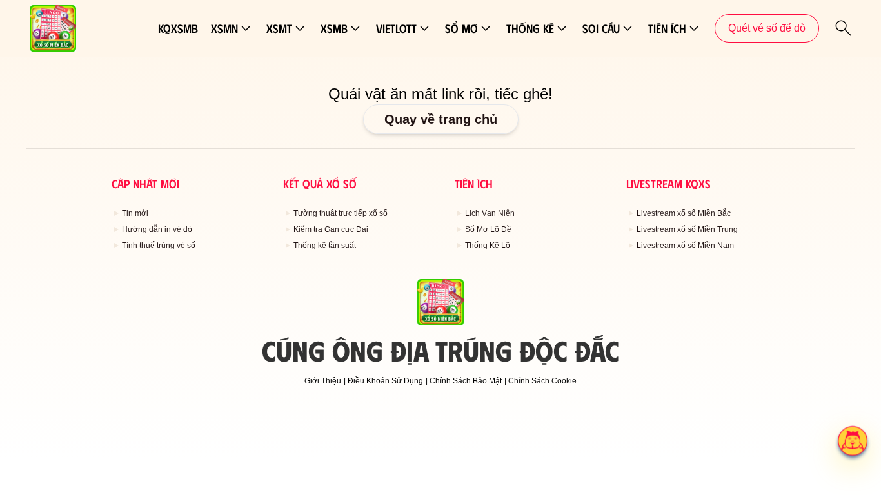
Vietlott (396, 28)
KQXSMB (178, 28)
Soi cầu (601, 28)
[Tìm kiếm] (843, 28)
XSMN (224, 28)
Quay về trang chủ (440, 119)
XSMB (334, 28)
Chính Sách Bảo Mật (466, 380)
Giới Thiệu (322, 380)
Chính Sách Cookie (542, 380)
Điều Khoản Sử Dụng (385, 380)
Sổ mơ (461, 28)
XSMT (279, 28)
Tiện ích (667, 28)
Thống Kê (530, 28)
